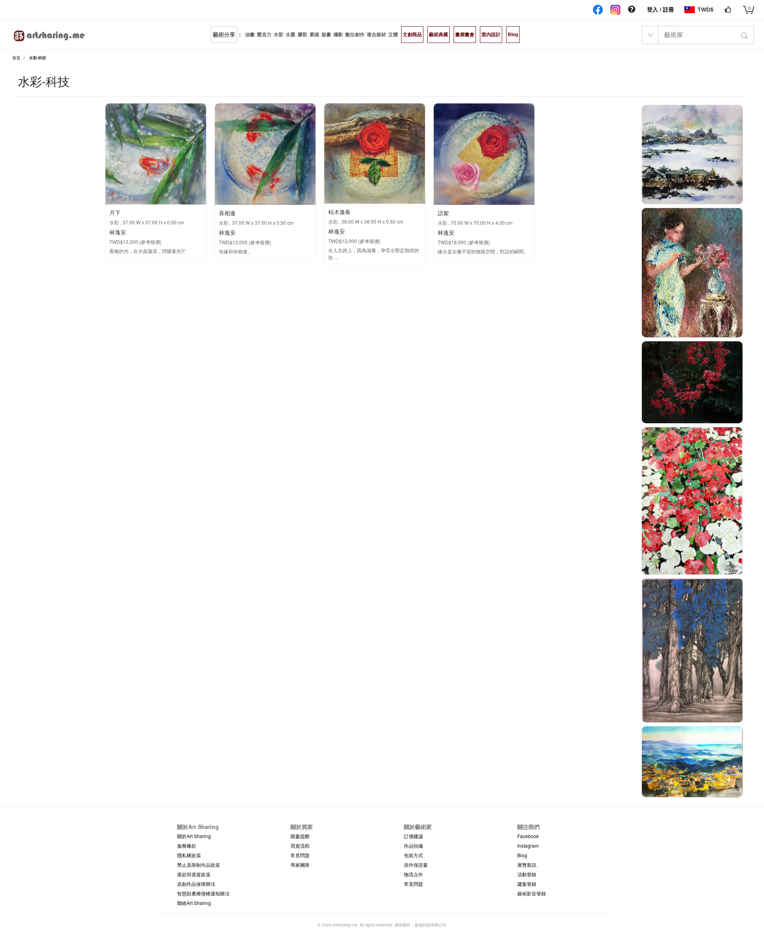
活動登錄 (526, 874)
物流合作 (413, 874)
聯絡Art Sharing (194, 902)
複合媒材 (376, 34)
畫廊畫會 (465, 34)
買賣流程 (300, 845)
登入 (653, 9)
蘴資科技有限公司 (430, 925)
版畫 (326, 34)
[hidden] (631, 9)
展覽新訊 (526, 864)
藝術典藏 (438, 34)
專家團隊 (300, 864)
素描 (314, 34)
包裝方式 (413, 855)
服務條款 (186, 845)
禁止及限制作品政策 (198, 864)
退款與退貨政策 (193, 874)
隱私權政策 (189, 855)
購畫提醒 (300, 836)
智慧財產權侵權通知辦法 (203, 893)
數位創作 (354, 34)
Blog (513, 34)
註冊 (668, 9)
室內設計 (491, 34)
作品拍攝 (413, 845)
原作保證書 (416, 864)
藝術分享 (224, 34)
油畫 (250, 34)
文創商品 (412, 34)
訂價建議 (413, 836)
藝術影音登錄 (531, 893)
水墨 (290, 34)
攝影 (338, 34)
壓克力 (264, 34)
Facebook (528, 836)
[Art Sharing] (50, 34)
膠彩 (302, 34)
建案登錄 (526, 883)
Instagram (528, 845)
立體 (393, 34)
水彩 (278, 34)
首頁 (16, 57)
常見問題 (300, 855)
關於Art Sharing (194, 836)
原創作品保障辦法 (196, 883)
